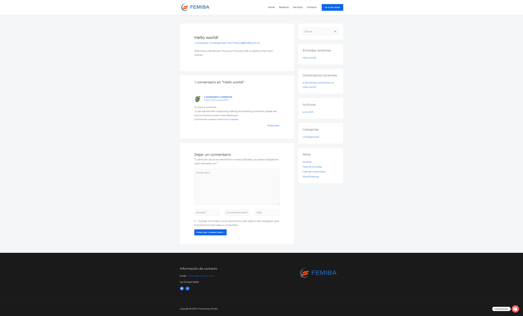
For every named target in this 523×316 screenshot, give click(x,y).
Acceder (307, 162)
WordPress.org (311, 176)
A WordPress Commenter (218, 97)
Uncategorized (218, 43)
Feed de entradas (312, 166)
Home (271, 7)
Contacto (312, 7)
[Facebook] (182, 288)
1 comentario (201, 43)
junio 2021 (308, 112)
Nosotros (284, 7)
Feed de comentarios (314, 171)
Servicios (297, 7)
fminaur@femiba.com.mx (200, 276)
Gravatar (233, 119)
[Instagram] (188, 288)
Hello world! (309, 58)
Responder (273, 125)
